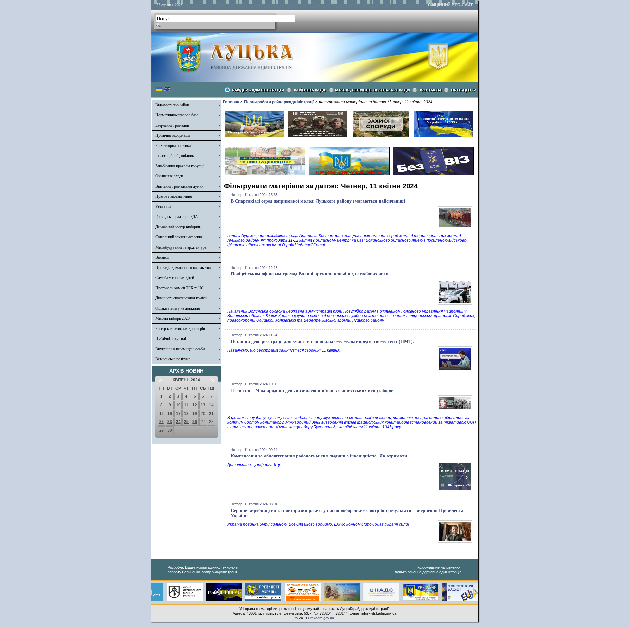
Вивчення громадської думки (179, 186)
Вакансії (162, 257)
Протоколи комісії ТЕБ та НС (179, 288)
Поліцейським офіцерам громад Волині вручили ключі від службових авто (309, 274)
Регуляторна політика (173, 145)
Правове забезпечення (173, 196)
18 (186, 413)
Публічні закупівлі (170, 338)
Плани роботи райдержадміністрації (279, 102)
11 (186, 405)
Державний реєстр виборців (178, 227)
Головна (231, 102)
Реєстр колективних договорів (180, 328)
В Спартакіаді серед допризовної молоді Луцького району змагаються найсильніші (318, 201)
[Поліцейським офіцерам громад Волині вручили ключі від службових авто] (455, 303)
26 (194, 421)
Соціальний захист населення (179, 237)
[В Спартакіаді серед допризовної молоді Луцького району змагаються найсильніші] (455, 228)
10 (178, 405)
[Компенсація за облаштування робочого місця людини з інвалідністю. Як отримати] (455, 491)
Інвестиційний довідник (174, 155)
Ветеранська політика (172, 359)
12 (194, 405)
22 (161, 421)
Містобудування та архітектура (180, 247)
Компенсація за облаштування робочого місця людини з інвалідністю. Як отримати (319, 456)
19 (194, 413)
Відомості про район (172, 105)
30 (169, 430)
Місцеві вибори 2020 (172, 318)
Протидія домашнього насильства (183, 267)
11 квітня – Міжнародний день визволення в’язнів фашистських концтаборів (312, 390)
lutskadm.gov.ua (321, 618)
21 (211, 413)
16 (169, 413)
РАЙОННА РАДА (309, 90)
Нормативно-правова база (176, 115)
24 (178, 421)
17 (178, 413)
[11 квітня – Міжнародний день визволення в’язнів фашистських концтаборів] (455, 410)
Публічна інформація (172, 135)
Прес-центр (463, 90)
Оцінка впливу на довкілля (177, 308)
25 (186, 421)
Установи (163, 206)
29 (161, 430)
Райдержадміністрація (258, 90)
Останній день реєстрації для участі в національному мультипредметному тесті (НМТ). (322, 341)
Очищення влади (169, 176)
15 (161, 413)
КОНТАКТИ (430, 90)
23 (169, 421)
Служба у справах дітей (174, 277)
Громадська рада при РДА (176, 216)
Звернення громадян (172, 125)
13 (203, 405)
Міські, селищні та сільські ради (372, 90)
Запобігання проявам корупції (179, 166)
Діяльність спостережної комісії (181, 298)
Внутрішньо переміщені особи (180, 349)
